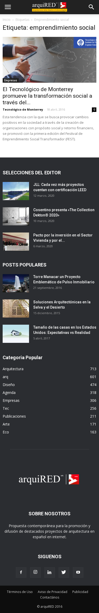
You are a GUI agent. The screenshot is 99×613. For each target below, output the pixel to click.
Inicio (7, 19)
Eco (6, 431)
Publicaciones (14, 416)
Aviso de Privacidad (52, 592)
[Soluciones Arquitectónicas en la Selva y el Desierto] (16, 308)
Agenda (9, 392)
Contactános (49, 597)
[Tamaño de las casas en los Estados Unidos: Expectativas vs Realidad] (16, 334)
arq (5, 376)
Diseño (9, 384)
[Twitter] (64, 572)
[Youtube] (78, 572)
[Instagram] (35, 572)
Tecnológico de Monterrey (23, 109)
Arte (6, 424)
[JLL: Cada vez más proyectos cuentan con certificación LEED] (16, 191)
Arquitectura (13, 368)
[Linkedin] (49, 572)
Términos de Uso (20, 592)
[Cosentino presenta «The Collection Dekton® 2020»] (16, 216)
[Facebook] (21, 572)
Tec (6, 408)
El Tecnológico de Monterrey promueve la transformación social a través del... (47, 96)
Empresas (10, 80)
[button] (91, 7)
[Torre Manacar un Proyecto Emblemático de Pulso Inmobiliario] (16, 283)
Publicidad (80, 592)
